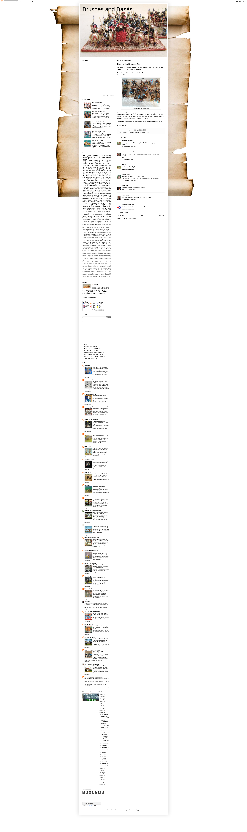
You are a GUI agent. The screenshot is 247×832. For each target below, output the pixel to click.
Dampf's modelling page (91, 419)
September (105, 747)
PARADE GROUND (90, 637)
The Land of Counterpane (91, 589)
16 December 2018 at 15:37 (129, 199)
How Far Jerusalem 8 (97, 140)
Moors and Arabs (91, 167)
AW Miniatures (100, 234)
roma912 (96, 284)
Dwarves (106, 205)
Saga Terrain (96, 408)
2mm (93, 248)
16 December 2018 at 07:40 (129, 159)
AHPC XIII (105, 203)
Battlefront (107, 230)
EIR (86, 187)
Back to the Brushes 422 (98, 122)
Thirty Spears (86, 218)
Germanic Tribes (94, 185)
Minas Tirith (93, 226)
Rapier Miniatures (100, 187)
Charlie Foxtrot (85, 263)
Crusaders (108, 175)
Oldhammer (85, 198)
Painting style (102, 184)
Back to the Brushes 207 (105, 724)
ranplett (127, 810)
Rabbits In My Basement (91, 550)
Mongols (109, 245)
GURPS (108, 263)
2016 (101, 770)
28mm (123, 132)
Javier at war (88, 525)
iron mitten (87, 365)
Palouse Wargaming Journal (92, 434)
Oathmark (92, 232)
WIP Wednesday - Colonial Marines (101, 499)
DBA (110, 165)
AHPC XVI (92, 211)
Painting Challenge (94, 160)
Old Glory (93, 184)
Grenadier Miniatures (100, 265)
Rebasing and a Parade (98, 435)
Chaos (108, 261)
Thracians (88, 227)
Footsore (97, 224)
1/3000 (84, 248)
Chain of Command (103, 201)
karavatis (87, 601)
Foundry (130, 132)
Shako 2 (108, 247)
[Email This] (138, 130)
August (104, 750)
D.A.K (109, 192)
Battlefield (96, 261)
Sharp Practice (90, 239)
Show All (109, 687)
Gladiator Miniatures (106, 182)
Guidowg (124, 174)
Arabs (90, 243)
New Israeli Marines (90, 193)
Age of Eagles (101, 242)
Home (141, 215)
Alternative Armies (91, 197)
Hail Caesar (106, 180)
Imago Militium (103, 266)
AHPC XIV (106, 206)
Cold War (108, 250)
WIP (84, 156)
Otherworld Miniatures (93, 255)
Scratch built (106, 256)
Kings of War (85, 226)
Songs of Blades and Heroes (95, 172)
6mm (109, 174)
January (104, 765)
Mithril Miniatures (101, 245)
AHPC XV (103, 221)
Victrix (97, 239)
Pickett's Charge (99, 229)
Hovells (96, 266)
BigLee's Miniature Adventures (93, 510)
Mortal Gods (92, 210)
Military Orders (101, 269)
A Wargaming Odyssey (91, 394)
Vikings (102, 169)
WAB (97, 221)
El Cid (109, 179)
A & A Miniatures (92, 250)
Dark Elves (87, 235)
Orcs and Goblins (89, 180)
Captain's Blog (89, 624)
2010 (101, 784)
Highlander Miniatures (87, 266)
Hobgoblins (95, 253)
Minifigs (98, 235)
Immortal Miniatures (87, 229)
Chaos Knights (86, 195)
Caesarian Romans (106, 185)
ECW (107, 198)
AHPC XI (97, 190)
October (104, 745)
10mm (109, 213)
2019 (101, 710)
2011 (101, 782)
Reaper (107, 229)
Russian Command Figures (99, 577)
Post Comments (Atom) (130, 218)
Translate (95, 805)
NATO (90, 216)
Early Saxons (106, 243)
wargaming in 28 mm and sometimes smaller (97, 407)
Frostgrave (101, 251)
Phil (123, 164)
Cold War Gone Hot (87, 251)
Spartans (93, 169)
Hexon (108, 265)
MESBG (84, 255)
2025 (101, 696)
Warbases (146, 132)
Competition (101, 170)
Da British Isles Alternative (99, 539)
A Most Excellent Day (98, 552)
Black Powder (102, 218)
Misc (110, 169)
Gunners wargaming (90, 563)
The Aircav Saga (89, 459)
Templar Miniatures (97, 258)
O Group (87, 240)
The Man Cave (88, 576)
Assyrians (103, 239)
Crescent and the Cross (105, 222)
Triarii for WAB (96, 526)
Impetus (96, 158)
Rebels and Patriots (105, 255)
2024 (101, 699)
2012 (101, 779)
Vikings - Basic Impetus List (91, 350)
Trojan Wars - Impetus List (91, 358)
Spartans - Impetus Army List (91, 346)
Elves (97, 200)
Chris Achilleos (94, 263)
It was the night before (105, 728)
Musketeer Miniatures (104, 219)
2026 (101, 694)
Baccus (87, 214)
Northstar (95, 273)
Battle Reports (101, 250)
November (104, 743)
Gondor (107, 214)
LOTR (91, 187)
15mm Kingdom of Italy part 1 (99, 564)
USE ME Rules (85, 276)
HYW (90, 253)
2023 (85, 260)
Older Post (161, 215)
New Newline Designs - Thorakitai (101, 638)
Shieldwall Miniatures (87, 258)
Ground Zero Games (100, 192)
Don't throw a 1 (89, 380)
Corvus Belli (108, 234)
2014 (101, 775)
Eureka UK (85, 232)
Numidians (101, 273)
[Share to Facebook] (144, 130)
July (103, 752)
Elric (96, 251)
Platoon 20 (85, 274)
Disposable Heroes (97, 175)
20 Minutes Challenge (104, 227)
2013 (101, 777)
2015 (101, 773)
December (104, 714)
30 (88, 260)
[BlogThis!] (140, 130)
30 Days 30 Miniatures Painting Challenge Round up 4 (105, 737)
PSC (103, 235)
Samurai (84, 230)
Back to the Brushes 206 (105, 731)
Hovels (84, 216)
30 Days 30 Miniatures (96, 260)
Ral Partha (100, 247)
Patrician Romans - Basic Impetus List (94, 352)
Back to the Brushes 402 (98, 102)
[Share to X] (142, 130)
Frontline (84, 203)
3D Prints (105, 260)
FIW (93, 235)
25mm (89, 248)
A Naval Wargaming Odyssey (100, 395)
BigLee (123, 185)
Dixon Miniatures (96, 205)
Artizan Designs (104, 193)
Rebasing (141, 132)
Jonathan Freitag (126, 140)
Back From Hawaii (97, 448)
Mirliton (108, 269)
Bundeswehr (85, 205)
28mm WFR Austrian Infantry (99, 665)
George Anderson (126, 204)
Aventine (109, 239)
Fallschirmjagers (86, 245)
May (103, 756)
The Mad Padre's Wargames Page (94, 677)
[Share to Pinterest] (145, 130)
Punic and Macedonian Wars (99, 240)
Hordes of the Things (103, 211)
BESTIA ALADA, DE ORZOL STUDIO (93, 603)
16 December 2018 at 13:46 (129, 190)
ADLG (101, 163)
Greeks (102, 167)
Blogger (138, 810)
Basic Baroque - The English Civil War (94, 354)
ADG (126, 132)
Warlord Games (107, 195)
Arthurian (95, 218)
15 (110, 258)
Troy (110, 172)
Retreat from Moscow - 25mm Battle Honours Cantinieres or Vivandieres (100, 383)
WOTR (84, 211)
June (103, 754)
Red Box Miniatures (96, 256)
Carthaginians (95, 203)
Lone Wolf (107, 253)
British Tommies (97, 243)
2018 (101, 712)
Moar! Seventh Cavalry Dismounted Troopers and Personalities (99, 653)
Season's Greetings (104, 720)
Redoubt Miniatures (92, 174)
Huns (98, 180)
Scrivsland (87, 485)
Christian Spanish (87, 192)
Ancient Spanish (98, 230)
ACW (104, 177)
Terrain (107, 216)
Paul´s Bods (88, 472)
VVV (92, 276)
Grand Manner (92, 219)
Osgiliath (101, 226)
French (94, 245)
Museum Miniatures (104, 210)
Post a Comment (124, 212)
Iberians (101, 253)
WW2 (109, 170)
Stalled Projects (86, 213)
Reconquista (85, 256)
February (104, 763)
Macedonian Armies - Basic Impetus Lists (94, 356)
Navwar (105, 271)
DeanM (123, 195)
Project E (86, 247)
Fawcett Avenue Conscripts (92, 650)
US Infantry (106, 258)
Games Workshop (87, 190)
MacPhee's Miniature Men (92, 664)
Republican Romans (87, 237)
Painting (108, 273)
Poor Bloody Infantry (94, 274)
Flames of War (100, 208)
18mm (90, 230)
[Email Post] (135, 130)
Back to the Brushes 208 (105, 717)
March (103, 761)
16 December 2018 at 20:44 (129, 209)
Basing (90, 261)
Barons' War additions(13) (99, 486)
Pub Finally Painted (97, 461)
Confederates (101, 179)
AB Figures (92, 242)
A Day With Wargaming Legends (100, 512)
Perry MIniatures (97, 198)
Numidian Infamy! (97, 590)
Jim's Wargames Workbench (92, 611)
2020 (101, 708)
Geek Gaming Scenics (87, 265)
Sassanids (96, 195)
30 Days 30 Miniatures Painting (103, 248)
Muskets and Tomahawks (95, 271)
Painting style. (98, 216)
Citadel (109, 163)
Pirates (108, 235)
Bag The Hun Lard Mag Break (100, 613)
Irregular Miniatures (92, 268)
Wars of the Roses (88, 201)
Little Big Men (89, 177)
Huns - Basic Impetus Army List (92, 348)
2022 (101, 703)
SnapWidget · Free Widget (108, 95)
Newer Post (121, 215)
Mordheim (84, 271)
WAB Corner (88, 446)
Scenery (92, 221)
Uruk (95, 227)
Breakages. (102, 261)
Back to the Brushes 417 (98, 111)
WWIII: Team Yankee (99, 213)
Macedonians (89, 170)
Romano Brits (94, 182)
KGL (101, 268)
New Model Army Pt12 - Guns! (100, 473)
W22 (96, 276)
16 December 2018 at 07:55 (129, 169)
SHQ (86, 184)
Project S (84, 182)
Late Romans (135, 132)
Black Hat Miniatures (96, 214)
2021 (101, 705)
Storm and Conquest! (90, 498)
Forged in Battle (106, 224)
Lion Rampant (104, 197)
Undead (98, 177)
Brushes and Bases (107, 9)
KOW (105, 268)
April (103, 759)
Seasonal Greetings (98, 237)
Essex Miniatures (104, 188)
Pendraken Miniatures (101, 232)
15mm (108, 158)
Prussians (84, 221)
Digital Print (101, 263)
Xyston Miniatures (95, 206)
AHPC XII (92, 234)
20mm (87, 175)
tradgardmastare (126, 152)
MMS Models (92, 269)
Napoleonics (105, 200)
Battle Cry (106, 190)
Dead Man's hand (92, 188)
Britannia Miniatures (87, 200)
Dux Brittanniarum (88, 224)
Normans (92, 179)
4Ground (84, 250)
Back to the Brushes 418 (98, 131)
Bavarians (95, 222)
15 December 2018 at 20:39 (129, 146)
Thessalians (107, 274)
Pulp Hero (93, 247)
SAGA (88, 165)
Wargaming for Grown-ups (92, 537)
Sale (102, 274)
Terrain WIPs (96, 625)
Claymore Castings (87, 208)
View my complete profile (89, 297)
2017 (101, 768)
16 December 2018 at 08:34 (129, 180)
